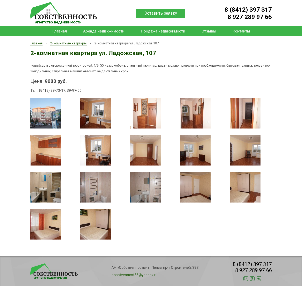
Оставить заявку (160, 13)
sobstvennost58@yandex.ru (135, 275)
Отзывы (209, 31)
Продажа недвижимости (163, 31)
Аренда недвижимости (103, 31)
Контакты (241, 31)
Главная (59, 31)
